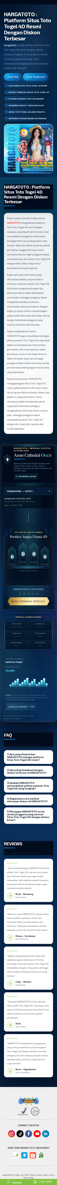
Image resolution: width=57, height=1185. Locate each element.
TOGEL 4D (18, 1175)
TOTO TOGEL (30, 1175)
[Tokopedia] (41, 1155)
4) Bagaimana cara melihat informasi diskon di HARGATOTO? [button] (27, 800)
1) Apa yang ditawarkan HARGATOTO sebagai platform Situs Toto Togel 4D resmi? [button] (25, 757)
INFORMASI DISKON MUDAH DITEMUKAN (28, 118)
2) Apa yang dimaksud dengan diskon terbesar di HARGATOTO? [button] (27, 771)
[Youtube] (37, 1134)
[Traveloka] (24, 1155)
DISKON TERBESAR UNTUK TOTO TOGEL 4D (29, 92)
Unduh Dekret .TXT (21, 706)
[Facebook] (28, 1134)
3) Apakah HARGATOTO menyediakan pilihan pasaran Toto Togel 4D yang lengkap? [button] (28, 785)
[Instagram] (11, 1134)
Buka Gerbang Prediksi (28, 601)
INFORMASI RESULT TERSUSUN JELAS (26, 105)
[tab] (28, 757)
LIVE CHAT (44, 1181)
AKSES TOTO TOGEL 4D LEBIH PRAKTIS (27, 112)
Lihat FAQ (13, 76)
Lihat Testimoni (35, 76)
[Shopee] (33, 1155)
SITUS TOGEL (42, 1175)
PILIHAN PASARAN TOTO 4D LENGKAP (26, 99)
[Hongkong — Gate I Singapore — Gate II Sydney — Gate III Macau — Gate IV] (28, 491)
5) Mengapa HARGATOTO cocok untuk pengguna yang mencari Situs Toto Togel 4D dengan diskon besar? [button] (28, 815)
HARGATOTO (13, 222)
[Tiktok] (20, 1135)
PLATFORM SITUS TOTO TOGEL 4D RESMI (28, 86)
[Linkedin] (45, 1133)
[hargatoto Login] (16, 1155)
